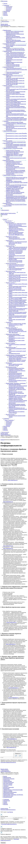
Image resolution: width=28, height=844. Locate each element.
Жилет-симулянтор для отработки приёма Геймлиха (16, 412)
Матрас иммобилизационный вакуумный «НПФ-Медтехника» (16, 234)
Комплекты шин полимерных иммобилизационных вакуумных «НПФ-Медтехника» (15, 37)
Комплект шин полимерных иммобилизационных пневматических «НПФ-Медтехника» (15, 34)
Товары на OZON (7, 205)
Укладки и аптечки (7, 85)
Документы (8, 8)
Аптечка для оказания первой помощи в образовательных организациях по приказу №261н (16, 107)
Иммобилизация (7, 30)
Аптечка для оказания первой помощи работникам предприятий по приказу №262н (16, 118)
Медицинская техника (8, 160)
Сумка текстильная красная (12, 73)
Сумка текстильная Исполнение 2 (14, 68)
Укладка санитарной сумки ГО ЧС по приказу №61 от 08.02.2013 (17, 287)
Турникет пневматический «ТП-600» (14, 122)
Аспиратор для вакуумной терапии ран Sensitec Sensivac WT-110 (15, 81)
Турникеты (5, 121)
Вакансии (8, 10)
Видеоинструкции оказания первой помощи (16, 204)
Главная (2, 439)
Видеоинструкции (7, 203)
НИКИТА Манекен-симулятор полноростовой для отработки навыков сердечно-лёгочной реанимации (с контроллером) (15, 192)
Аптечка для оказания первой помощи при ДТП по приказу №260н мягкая (16, 102)
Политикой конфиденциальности (10, 839)
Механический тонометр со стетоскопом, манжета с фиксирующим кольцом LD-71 (15, 171)
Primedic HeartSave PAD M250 (13, 150)
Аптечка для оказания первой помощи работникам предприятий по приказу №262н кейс (16, 115)
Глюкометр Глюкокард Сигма (13, 162)
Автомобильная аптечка (11, 146)
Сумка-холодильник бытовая (12, 64)
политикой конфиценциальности (8, 762)
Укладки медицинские (8, 67)
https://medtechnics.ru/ (13, 480)
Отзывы (5, 12)
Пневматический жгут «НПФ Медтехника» (16, 123)
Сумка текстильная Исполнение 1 (14, 72)
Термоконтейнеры (7, 51)
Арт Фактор (10, 812)
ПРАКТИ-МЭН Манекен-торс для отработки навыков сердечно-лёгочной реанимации (16, 199)
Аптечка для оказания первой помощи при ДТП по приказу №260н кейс (16, 104)
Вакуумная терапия (7, 74)
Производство (6, 11)
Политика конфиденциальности (8, 809)
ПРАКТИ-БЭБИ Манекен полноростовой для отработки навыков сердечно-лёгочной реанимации (16, 179)
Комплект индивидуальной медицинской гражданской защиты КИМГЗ (15, 92)
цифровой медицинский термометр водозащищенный (14, 164)
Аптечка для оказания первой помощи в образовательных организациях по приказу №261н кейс (16, 111)
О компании (6, 5)
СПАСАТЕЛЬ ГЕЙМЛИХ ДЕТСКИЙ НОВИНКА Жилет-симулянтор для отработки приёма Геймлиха (15, 188)
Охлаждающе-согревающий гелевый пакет (16, 144)
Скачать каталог (12, 213)
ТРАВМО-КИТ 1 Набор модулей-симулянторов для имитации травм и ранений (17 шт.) (16, 182)
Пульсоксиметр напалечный (12, 166)
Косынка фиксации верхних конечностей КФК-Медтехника (16, 329)
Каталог (5, 3)
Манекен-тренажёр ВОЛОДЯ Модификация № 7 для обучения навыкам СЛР (16, 185)
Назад (6, 220)
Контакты (5, 15)
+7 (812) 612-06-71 (5, 21)
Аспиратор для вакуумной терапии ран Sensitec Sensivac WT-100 (15, 79)
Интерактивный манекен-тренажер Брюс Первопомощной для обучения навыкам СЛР (16, 196)
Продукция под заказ (8, 143)
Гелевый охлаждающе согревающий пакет (16, 142)
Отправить (16, 819)
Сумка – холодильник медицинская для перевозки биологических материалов (15, 53)
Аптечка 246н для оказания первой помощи (16, 119)
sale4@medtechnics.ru (5, 25)
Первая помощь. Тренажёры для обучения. (13, 175)
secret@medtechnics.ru (5, 434)
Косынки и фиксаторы (8, 124)
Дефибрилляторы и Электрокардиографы (13, 148)
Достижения (9, 7)
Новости (5, 13)
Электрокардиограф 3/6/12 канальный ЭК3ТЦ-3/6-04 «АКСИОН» (15, 152)
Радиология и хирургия (8, 43)
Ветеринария (6, 156)
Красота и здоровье (7, 140)
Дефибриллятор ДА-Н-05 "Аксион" (14, 155)
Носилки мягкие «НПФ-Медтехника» (15, 31)
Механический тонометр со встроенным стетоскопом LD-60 (16, 375)
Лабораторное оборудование (10, 130)
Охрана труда (9, 6)
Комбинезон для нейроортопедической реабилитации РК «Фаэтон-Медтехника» (15, 49)
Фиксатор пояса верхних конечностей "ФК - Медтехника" (17, 332)
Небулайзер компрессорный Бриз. (14, 161)
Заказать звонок (4, 24)
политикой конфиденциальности (9, 824)
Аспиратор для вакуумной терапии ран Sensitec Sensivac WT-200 (15, 83)
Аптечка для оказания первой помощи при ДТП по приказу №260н (16, 99)
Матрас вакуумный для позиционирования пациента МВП (17, 238)
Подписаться (18, 753)
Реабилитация (6, 47)
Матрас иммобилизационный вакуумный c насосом (15, 365)
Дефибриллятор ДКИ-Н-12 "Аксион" (14, 154)
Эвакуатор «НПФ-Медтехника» (13, 40)
